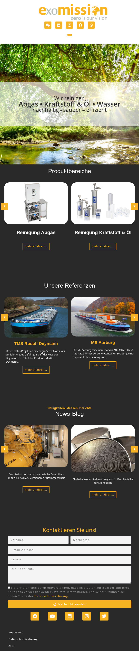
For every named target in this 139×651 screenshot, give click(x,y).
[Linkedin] (58, 25)
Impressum (15, 632)
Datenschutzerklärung (51, 596)
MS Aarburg (103, 342)
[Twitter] (104, 616)
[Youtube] (52, 616)
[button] (69, 35)
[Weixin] (47, 25)
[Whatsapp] (91, 25)
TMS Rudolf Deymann (36, 343)
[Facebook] (80, 25)
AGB (11, 646)
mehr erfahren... (36, 246)
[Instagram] (69, 25)
